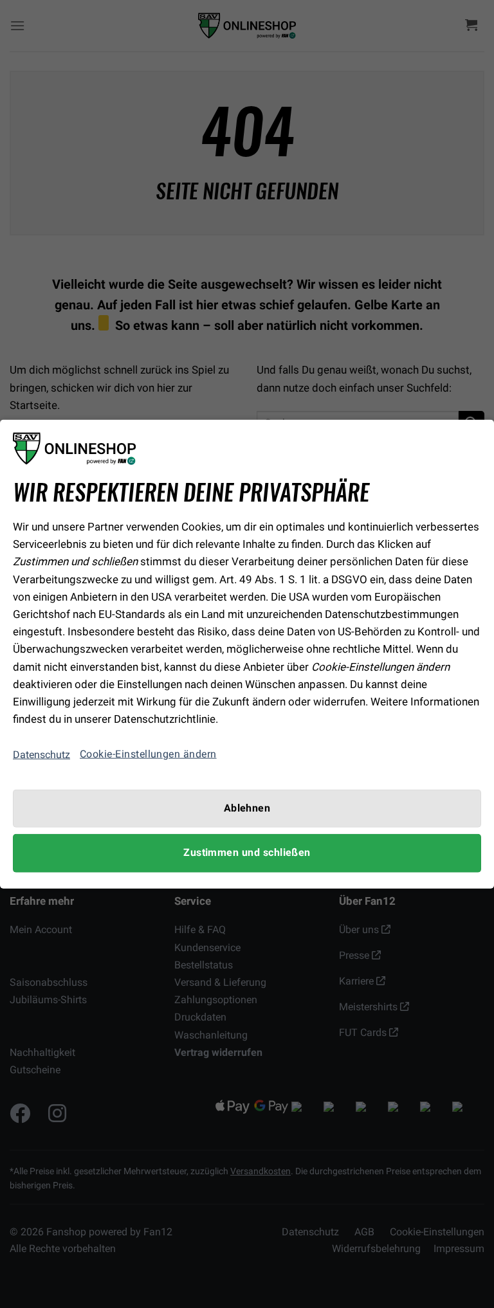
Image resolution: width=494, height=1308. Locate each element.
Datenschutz (41, 755)
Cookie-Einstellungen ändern (148, 754)
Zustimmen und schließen (247, 852)
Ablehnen (247, 808)
